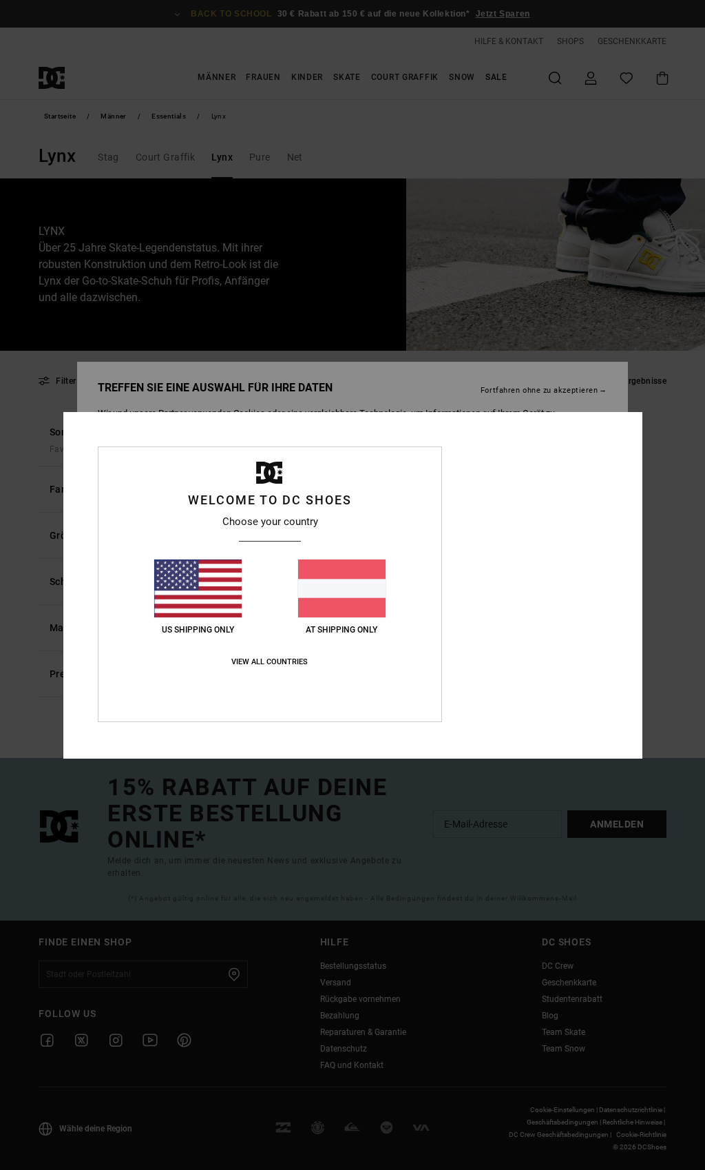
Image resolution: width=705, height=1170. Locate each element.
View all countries (269, 661)
